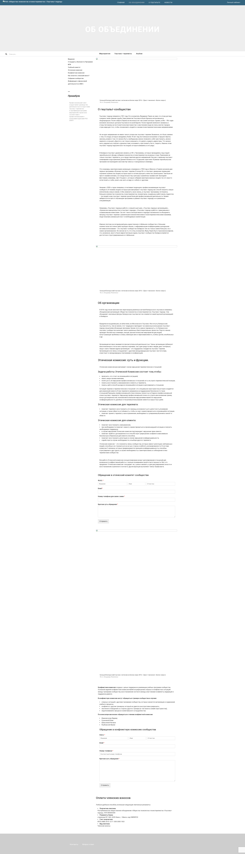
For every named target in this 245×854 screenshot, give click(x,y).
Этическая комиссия (75, 70)
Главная (121, 2)
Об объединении (137, 2)
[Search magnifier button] (6, 54)
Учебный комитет (74, 67)
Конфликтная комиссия (76, 73)
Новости (168, 2)
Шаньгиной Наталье (109, 723)
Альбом (139, 54)
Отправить (103, 521)
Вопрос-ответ (88, 844)
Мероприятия (104, 54)
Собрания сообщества (76, 78)
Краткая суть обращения (108, 504)
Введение (71, 59)
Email (100, 488)
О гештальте (154, 2)
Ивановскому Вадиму (109, 718)
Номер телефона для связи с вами (111, 496)
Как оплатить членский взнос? (78, 75)
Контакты (74, 844)
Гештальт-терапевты (123, 54)
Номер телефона (106, 751)
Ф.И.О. (100, 480)
